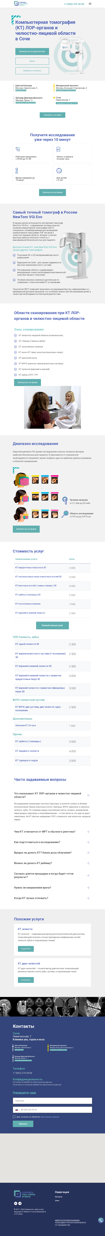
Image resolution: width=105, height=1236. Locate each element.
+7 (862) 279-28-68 (74, 4)
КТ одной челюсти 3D (27, 644)
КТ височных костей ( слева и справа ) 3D (35, 585)
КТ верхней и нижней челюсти (30, 613)
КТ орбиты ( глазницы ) (28, 741)
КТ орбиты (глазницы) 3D (28, 594)
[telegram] (20, 1203)
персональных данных (49, 1117)
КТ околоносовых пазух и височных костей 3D (38, 576)
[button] (32, 51)
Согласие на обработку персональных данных (32, 1082)
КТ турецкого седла (26, 760)
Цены (57, 1200)
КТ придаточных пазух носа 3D (30, 567)
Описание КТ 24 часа (25, 725)
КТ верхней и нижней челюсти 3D (33, 666)
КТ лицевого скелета (27, 751)
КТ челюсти (25, 929)
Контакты (58, 1197)
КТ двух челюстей (29, 963)
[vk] (15, 1203)
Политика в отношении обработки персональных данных (37, 1085)
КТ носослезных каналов (27, 604)
